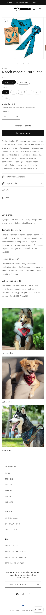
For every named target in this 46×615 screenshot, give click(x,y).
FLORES (8, 473)
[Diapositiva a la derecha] (28, 64)
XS (6, 92)
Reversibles (7, 353)
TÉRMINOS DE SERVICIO (14, 563)
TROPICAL (9, 479)
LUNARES (9, 502)
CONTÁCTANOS (11, 529)
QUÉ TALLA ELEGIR (12, 524)
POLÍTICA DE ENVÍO (13, 546)
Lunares (6, 401)
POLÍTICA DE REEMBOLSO (15, 557)
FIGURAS (8, 496)
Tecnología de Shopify (28, 610)
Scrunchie (9, 82)
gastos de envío (9, 107)
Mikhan (18, 610)
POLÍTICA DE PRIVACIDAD (15, 551)
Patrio (5, 450)
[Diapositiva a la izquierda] (17, 64)
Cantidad (5, 111)
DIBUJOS (8, 485)
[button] (5, 9)
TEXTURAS (9, 490)
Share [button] (7, 198)
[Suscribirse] (38, 585)
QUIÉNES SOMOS (12, 518)
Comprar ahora (23, 133)
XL (38, 92)
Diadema (23, 82)
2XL (7, 98)
